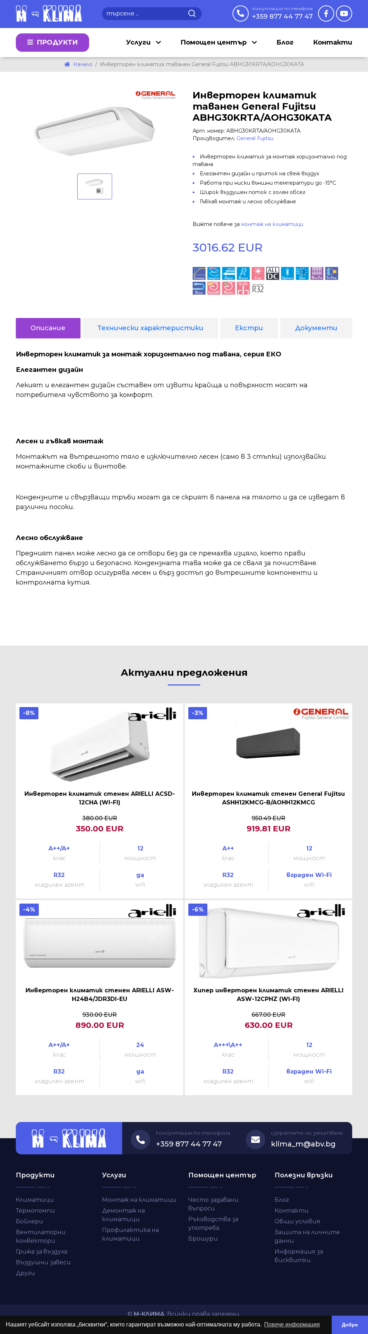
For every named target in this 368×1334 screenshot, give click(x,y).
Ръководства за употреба (213, 1223)
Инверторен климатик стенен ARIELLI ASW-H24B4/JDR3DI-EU (100, 994)
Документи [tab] (316, 328)
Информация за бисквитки (299, 1256)
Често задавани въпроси (213, 1204)
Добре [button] (350, 1325)
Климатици (35, 1199)
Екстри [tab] (249, 328)
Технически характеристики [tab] (150, 328)
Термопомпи (35, 1210)
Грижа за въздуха (41, 1251)
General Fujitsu (254, 138)
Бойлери (29, 1221)
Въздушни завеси (43, 1262)
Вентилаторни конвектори (41, 1236)
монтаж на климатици (272, 224)
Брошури (203, 1238)
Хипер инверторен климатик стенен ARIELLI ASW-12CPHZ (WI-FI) (268, 994)
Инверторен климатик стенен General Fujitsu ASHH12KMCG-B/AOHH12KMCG (268, 798)
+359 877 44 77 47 (282, 13)
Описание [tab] (48, 328)
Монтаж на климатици (139, 1199)
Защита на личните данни (307, 1236)
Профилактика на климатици (130, 1234)
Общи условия (297, 1221)
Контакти (332, 42)
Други (25, 1273)
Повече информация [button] (292, 1324)
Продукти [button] (56, 42)
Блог (285, 42)
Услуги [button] (139, 42)
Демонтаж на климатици (123, 1215)
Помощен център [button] (214, 42)
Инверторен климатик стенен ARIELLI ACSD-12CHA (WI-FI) (99, 798)
